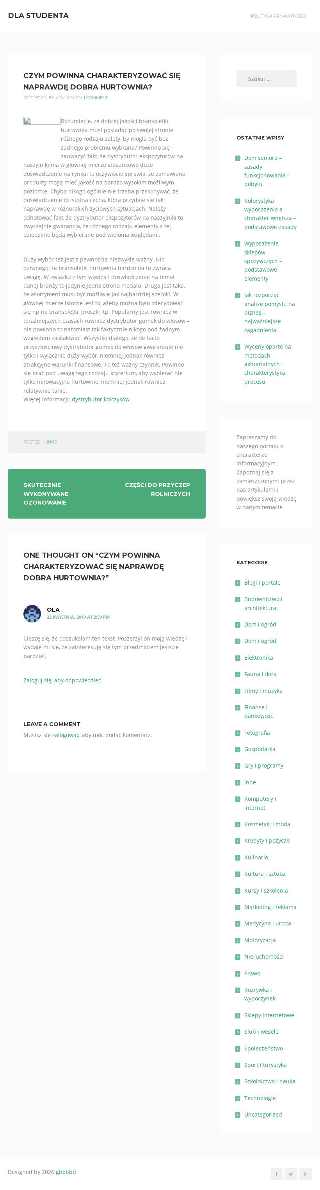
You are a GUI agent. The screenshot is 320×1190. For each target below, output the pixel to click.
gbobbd (66, 1172)
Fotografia (257, 732)
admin (62, 97)
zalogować (65, 735)
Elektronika (258, 657)
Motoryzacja (260, 940)
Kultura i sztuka (264, 873)
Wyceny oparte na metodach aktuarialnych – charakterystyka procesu (267, 364)
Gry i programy (263, 765)
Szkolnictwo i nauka (269, 1081)
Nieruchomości (264, 956)
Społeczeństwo (263, 1048)
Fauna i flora (260, 674)
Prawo (252, 973)
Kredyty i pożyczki (267, 840)
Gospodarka (260, 749)
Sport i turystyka (265, 1064)
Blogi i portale (262, 582)
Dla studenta (38, 15)
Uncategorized (263, 1114)
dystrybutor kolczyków (101, 399)
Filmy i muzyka (263, 690)
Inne (52, 442)
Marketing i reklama (270, 907)
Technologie (260, 1098)
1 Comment (96, 97)
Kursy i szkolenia (266, 890)
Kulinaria (256, 857)
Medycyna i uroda (267, 923)
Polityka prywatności (278, 16)
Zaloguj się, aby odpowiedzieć (62, 680)
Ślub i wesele (261, 1031)
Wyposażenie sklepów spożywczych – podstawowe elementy (263, 261)
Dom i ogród (260, 624)
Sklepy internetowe (269, 1015)
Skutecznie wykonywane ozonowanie (45, 493)
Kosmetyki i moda (267, 824)
